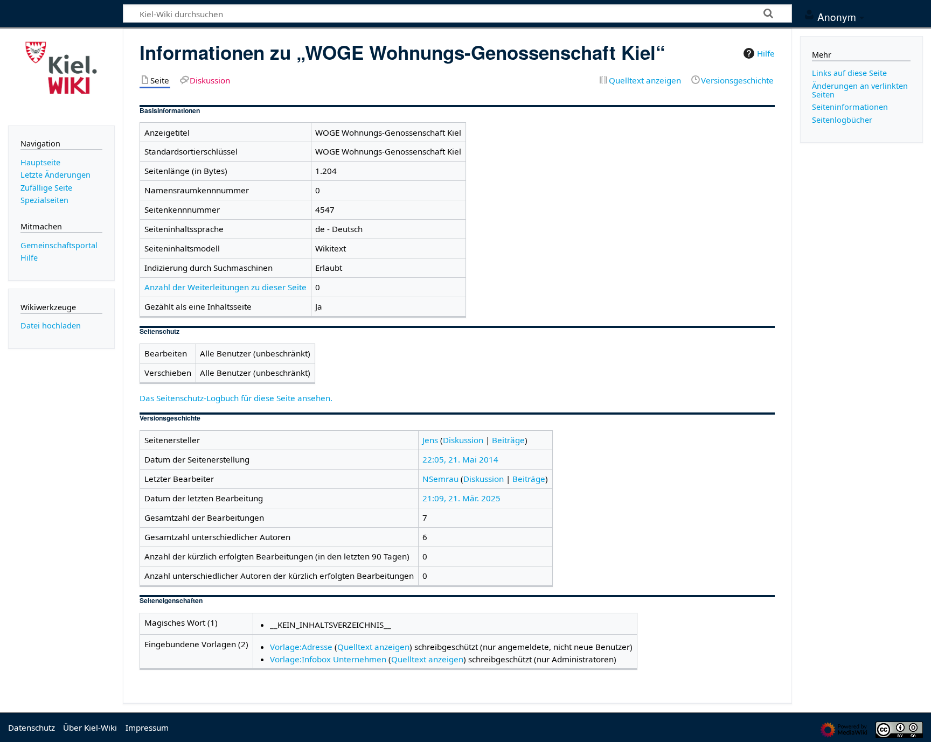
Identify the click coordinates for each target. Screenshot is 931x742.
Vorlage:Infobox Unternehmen (328, 659)
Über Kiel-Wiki (90, 727)
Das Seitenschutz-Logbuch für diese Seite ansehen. (236, 398)
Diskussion (463, 440)
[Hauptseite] (61, 75)
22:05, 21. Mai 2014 (460, 459)
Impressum (147, 727)
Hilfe (766, 53)
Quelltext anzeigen (373, 646)
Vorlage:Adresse (301, 646)
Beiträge (508, 440)
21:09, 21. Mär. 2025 (461, 498)
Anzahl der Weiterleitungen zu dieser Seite (225, 287)
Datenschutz (31, 727)
